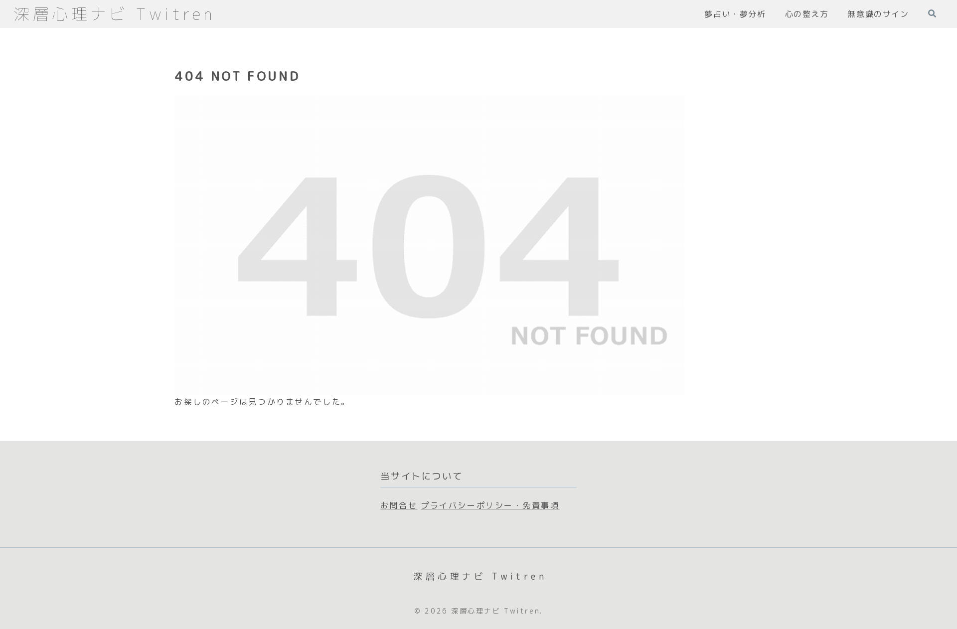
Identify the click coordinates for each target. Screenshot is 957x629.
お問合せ (398, 505)
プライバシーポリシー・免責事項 (490, 505)
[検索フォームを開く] (932, 13)
